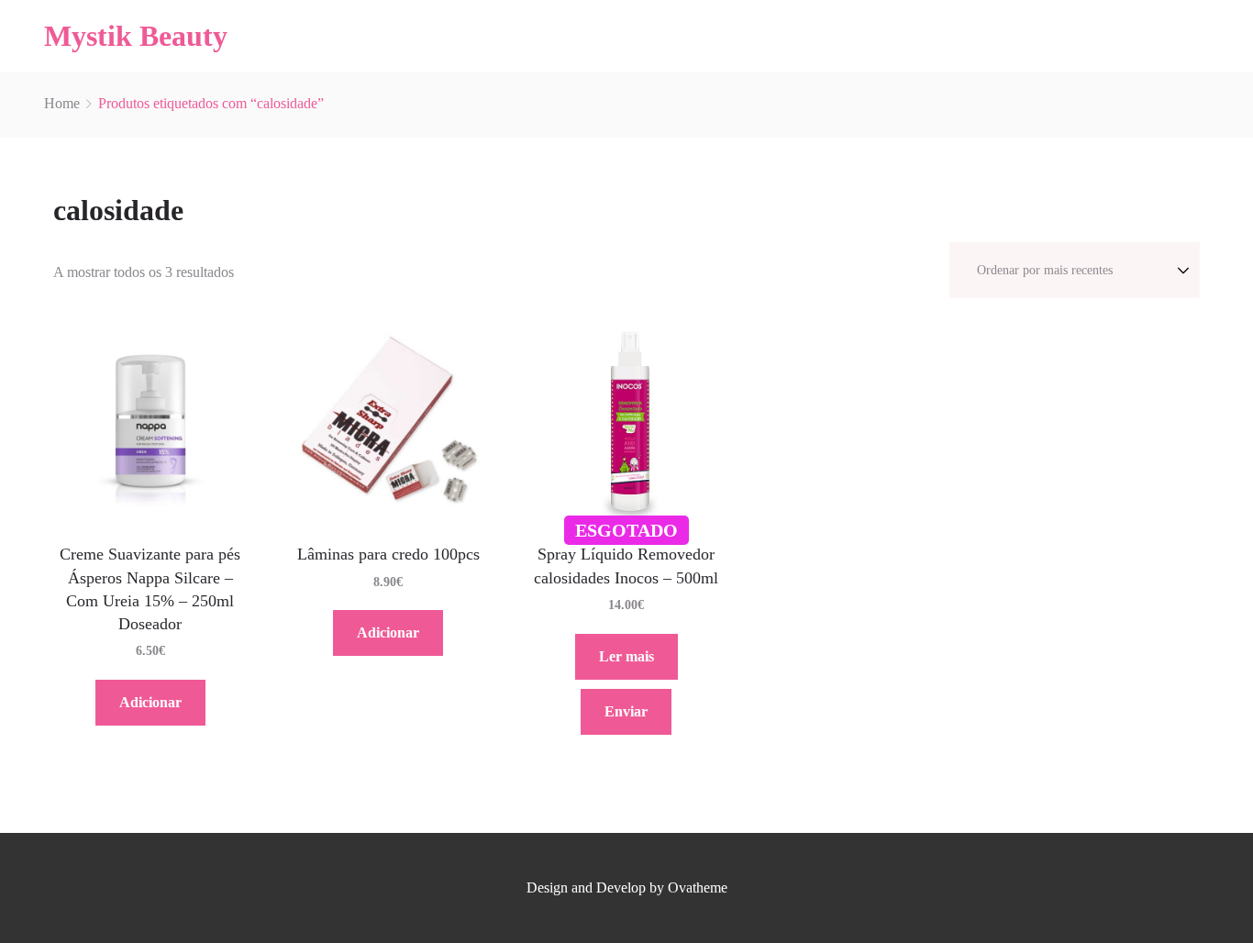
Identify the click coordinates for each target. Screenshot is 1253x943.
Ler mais (626, 656)
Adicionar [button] (150, 702)
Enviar (626, 711)
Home (62, 103)
